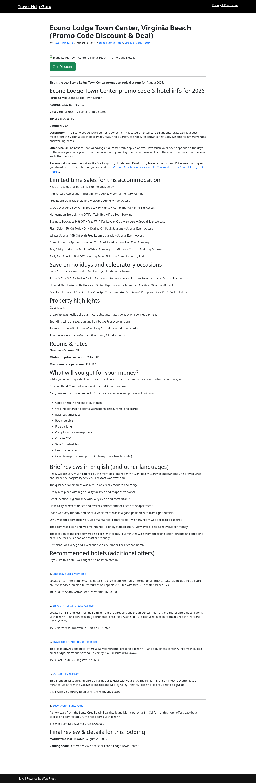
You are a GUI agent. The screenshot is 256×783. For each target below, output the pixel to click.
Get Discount (63, 67)
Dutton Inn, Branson (66, 674)
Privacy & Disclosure (225, 5)
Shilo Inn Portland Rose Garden (73, 606)
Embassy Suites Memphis (69, 574)
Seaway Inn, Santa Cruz (68, 705)
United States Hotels (111, 42)
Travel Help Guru (63, 42)
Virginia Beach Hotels (137, 42)
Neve (21, 778)
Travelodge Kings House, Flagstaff (75, 642)
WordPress (49, 778)
